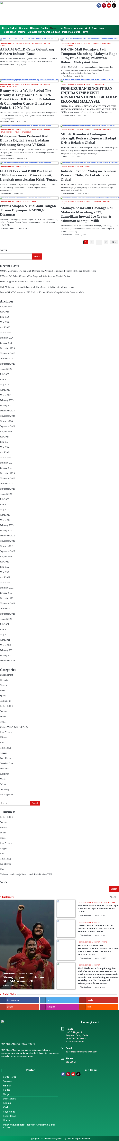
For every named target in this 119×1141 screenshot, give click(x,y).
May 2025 (4, 384)
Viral (87, 28)
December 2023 (7, 473)
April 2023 (5, 515)
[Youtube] (109, 5)
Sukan (3, 784)
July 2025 (4, 374)
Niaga (53, 28)
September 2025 (7, 364)
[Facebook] (99, 5)
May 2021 (4, 634)
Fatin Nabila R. (10, 985)
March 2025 (5, 395)
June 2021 (4, 629)
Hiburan (34, 28)
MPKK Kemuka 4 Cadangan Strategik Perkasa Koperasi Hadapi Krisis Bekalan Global (88, 138)
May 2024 (4, 447)
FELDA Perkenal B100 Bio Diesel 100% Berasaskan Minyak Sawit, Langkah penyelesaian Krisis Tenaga (29, 175)
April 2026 (5, 327)
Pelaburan (4, 768)
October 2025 (6, 358)
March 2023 (5, 520)
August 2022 (6, 556)
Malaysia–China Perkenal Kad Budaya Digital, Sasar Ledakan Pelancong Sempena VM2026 (24, 140)
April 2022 (5, 577)
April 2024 (5, 452)
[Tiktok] (114, 5)
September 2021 (7, 614)
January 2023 (6, 530)
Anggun (78, 28)
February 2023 (6, 525)
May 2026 (4, 322)
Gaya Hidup (98, 28)
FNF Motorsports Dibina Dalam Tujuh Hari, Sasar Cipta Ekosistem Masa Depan (37, 287)
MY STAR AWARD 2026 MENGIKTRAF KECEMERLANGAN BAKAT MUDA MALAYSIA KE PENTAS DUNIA (98, 950)
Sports (3, 695)
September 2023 (7, 489)
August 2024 (6, 431)
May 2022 (4, 572)
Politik (44, 28)
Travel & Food (6, 763)
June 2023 (4, 504)
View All (113, 897)
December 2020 (7, 660)
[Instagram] (104, 5)
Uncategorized (6, 794)
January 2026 (6, 343)
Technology (5, 701)
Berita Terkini (9, 28)
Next (114, 242)
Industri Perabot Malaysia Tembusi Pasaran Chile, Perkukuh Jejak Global (88, 175)
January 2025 (6, 405)
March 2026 (5, 332)
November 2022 (7, 541)
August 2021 (6, 619)
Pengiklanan (9, 32)
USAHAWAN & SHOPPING (41, 43)
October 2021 (6, 608)
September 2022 (7, 551)
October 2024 (6, 421)
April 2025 (5, 390)
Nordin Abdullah (8, 158)
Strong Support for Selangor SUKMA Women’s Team (25, 281)
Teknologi (4, 789)
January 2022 (6, 593)
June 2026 (4, 317)
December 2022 (7, 535)
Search (3, 250)
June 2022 (4, 567)
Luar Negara (65, 28)
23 (106, 242)
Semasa (23, 28)
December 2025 (7, 348)
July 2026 (4, 311)
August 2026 (6, 306)
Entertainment (6, 675)
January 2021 (6, 655)
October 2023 (6, 483)
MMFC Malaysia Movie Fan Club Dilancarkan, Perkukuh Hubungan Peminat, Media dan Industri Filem (48, 271)
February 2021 (6, 650)
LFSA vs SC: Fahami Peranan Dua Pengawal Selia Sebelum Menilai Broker (35, 276)
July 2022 (4, 561)
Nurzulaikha (67, 76)
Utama (21, 32)
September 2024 (7, 426)
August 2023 (6, 494)
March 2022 (5, 582)
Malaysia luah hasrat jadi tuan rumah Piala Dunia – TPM (58, 32)
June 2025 (4, 379)
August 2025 (6, 369)
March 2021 (5, 645)
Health (3, 690)
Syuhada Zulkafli (69, 115)
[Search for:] (15, 803)
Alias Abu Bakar (8, 64)
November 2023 (7, 478)
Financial (4, 680)
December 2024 (7, 410)
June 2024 (4, 442)
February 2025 (6, 400)
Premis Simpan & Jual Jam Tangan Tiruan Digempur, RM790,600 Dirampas (28, 210)
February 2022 (6, 587)
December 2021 (7, 598)
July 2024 (4, 436)
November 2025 (7, 353)
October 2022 (6, 546)
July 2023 (4, 499)
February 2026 (6, 337)
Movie (3, 779)
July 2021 (4, 624)
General (3, 685)
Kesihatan (4, 774)
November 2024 (7, 416)
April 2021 (5, 640)
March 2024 (5, 457)
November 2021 (7, 603)
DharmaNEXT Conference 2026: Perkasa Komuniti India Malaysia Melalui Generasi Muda (42, 292)
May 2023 (4, 509)
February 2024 (6, 462)
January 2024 (6, 468)
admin (65, 156)
